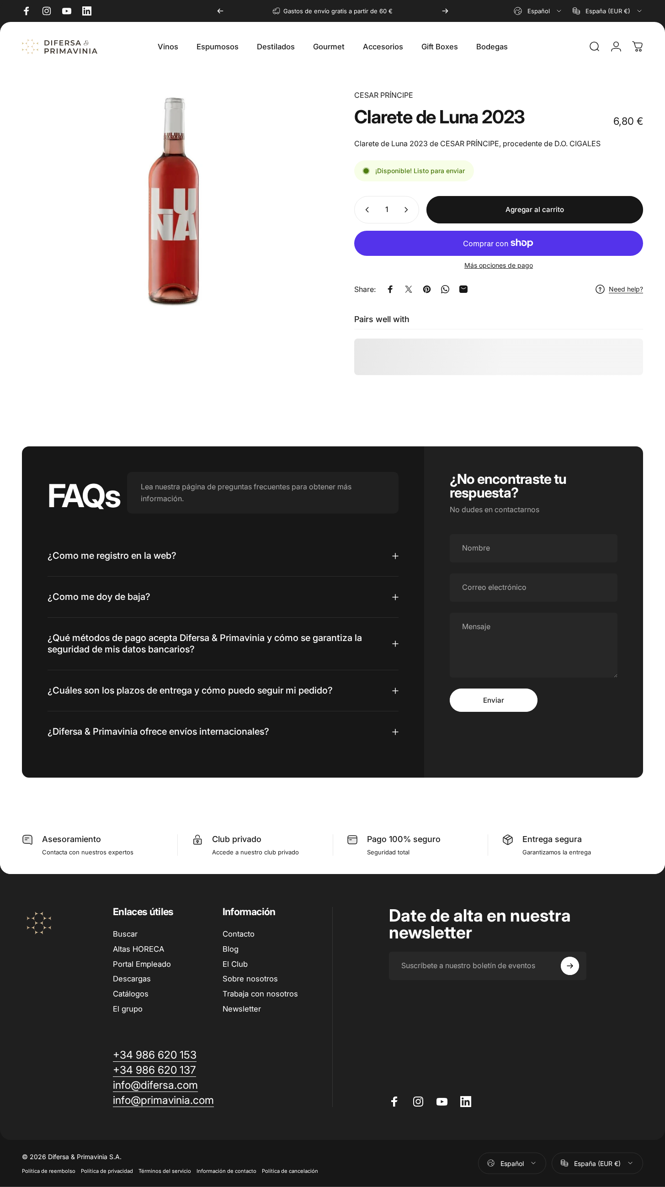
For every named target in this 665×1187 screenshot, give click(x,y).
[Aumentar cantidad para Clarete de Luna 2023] (408, 209)
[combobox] (538, 11)
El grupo (128, 1008)
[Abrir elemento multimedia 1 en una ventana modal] (172, 202)
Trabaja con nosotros (260, 993)
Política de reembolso (48, 1170)
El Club (235, 964)
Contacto (239, 933)
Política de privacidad (107, 1170)
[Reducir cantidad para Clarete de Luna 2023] (365, 209)
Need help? (626, 289)
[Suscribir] (570, 966)
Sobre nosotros (250, 978)
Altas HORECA (138, 949)
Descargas (132, 978)
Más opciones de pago (498, 265)
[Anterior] (220, 11)
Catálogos (131, 993)
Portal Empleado (142, 964)
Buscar (125, 933)
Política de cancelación (290, 1170)
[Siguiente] (445, 11)
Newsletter (242, 1008)
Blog (231, 949)
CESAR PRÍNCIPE (383, 95)
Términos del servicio (164, 1170)
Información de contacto (226, 1170)
